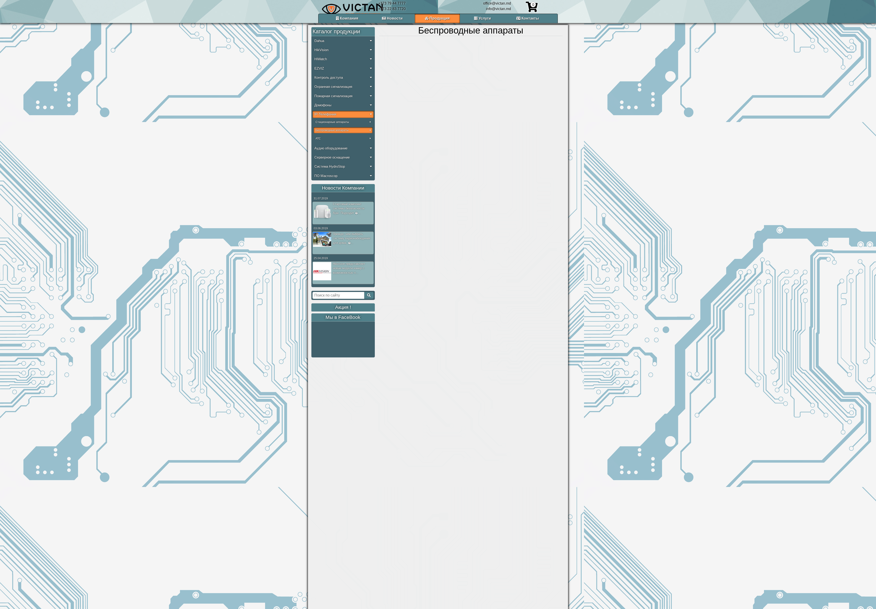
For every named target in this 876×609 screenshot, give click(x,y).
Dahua (319, 41)
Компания (348, 18)
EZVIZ (319, 68)
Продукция (439, 18)
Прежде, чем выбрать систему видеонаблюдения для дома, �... (351, 238)
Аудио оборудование (330, 148)
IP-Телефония (325, 114)
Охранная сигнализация (333, 86)
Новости (394, 18)
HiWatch (320, 59)
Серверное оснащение (332, 157)
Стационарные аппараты (332, 122)
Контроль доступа (328, 77)
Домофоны (322, 105)
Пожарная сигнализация (333, 96)
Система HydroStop (329, 166)
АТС (318, 138)
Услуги (484, 18)
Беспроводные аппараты (332, 130)
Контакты (530, 18)
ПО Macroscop (325, 176)
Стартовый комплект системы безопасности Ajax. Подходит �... (348, 208)
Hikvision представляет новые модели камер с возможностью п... (349, 268)
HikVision (321, 50)
